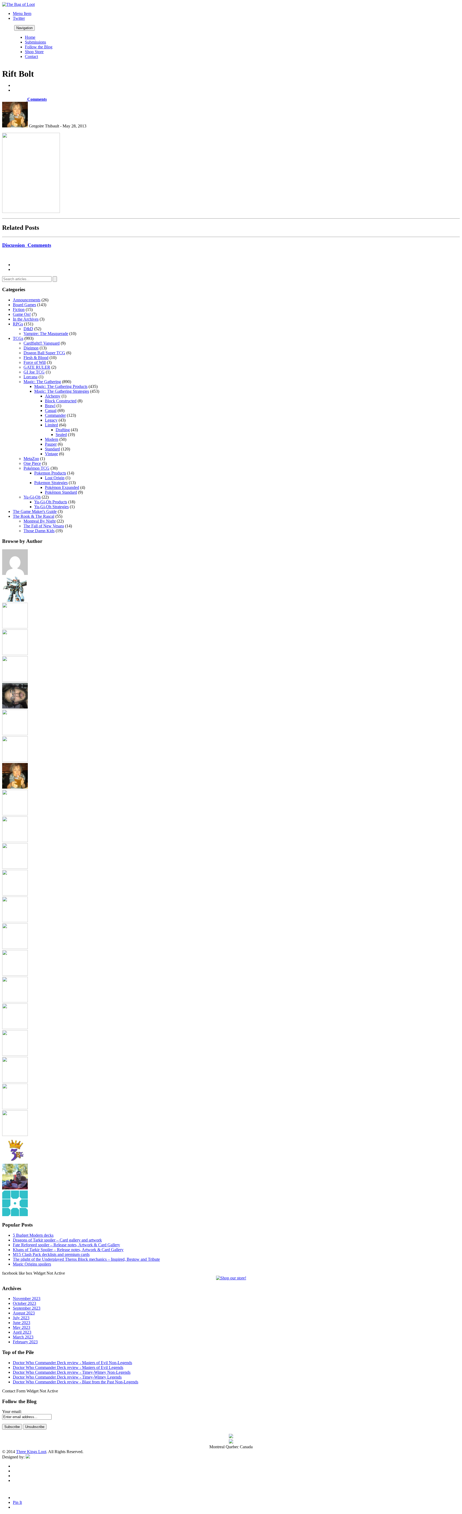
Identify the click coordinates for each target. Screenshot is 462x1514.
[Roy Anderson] (15, 1027)
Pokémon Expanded (62, 487)
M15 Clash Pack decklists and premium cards (51, 1254)
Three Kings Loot (31, 1451)
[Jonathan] (15, 814)
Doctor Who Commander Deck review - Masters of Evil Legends (68, 1367)
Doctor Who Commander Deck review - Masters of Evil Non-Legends (72, 1362)
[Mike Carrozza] (15, 947)
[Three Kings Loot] (15, 1161)
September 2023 (26, 1308)
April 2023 (22, 1332)
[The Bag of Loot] (15, 1081)
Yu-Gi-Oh (32, 497)
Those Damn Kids (39, 530)
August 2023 (24, 1313)
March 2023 (23, 1337)
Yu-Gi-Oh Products (50, 502)
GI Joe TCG (34, 372)
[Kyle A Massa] (15, 867)
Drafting (63, 429)
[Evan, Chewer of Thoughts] (15, 733)
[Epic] (15, 680)
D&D (28, 328)
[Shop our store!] (231, 1278)
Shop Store (34, 51)
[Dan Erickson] (15, 627)
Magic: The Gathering (42, 381)
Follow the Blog (38, 47)
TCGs (18, 338)
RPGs (18, 324)
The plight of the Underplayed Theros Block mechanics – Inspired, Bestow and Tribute (86, 1259)
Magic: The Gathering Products (60, 386)
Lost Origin (54, 478)
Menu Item (22, 13)
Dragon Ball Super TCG (44, 353)
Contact (31, 56)
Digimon (31, 348)
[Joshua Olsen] (15, 840)
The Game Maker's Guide (35, 511)
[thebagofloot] (15, 1134)
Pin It (17, 1502)
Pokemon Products (50, 473)
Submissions (35, 42)
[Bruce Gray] (15, 600)
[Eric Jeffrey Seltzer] (15, 707)
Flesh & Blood (36, 357)
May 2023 (21, 1327)
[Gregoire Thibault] (15, 787)
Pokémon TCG (36, 468)
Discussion (26, 245)
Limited (51, 425)
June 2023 (21, 1322)
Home (30, 37)
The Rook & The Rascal (33, 516)
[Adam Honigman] (15, 573)
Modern (51, 439)
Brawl (50, 405)
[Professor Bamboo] (15, 1001)
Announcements (26, 300)
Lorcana (30, 377)
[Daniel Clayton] (15, 653)
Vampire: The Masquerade (46, 333)
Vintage (51, 454)
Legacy (51, 420)
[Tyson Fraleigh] (15, 1188)
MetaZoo (31, 458)
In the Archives (25, 319)
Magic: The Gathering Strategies (61, 391)
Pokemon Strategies (51, 482)
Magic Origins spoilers (32, 1264)
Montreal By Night (40, 521)
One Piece (32, 463)
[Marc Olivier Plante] (15, 920)
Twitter (19, 18)
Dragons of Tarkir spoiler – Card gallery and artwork (57, 1240)
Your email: (12, 1411)
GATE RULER (37, 367)
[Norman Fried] (15, 974)
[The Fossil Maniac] (15, 1108)
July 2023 (21, 1317)
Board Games (24, 304)
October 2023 (24, 1303)
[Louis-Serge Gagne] (15, 894)
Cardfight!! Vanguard (42, 343)
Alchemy (52, 396)
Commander (55, 415)
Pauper (51, 444)
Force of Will (35, 362)
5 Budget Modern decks (33, 1235)
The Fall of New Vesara (44, 526)
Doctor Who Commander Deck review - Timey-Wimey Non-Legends (71, 1372)
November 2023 (26, 1298)
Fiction (19, 309)
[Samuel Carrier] (15, 1054)
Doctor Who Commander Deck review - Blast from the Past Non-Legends (75, 1382)
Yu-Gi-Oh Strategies (51, 506)
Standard (52, 449)
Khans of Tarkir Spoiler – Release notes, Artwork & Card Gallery (68, 1249)
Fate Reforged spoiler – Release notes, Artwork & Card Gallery (66, 1245)
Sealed (61, 434)
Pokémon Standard (61, 492)
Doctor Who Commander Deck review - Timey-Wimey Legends (67, 1377)
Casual (50, 410)
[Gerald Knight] (15, 760)
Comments (36, 99)
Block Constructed (60, 401)
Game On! (22, 314)
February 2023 (25, 1342)
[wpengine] (15, 1214)
